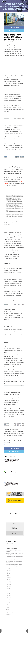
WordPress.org (8, 614)
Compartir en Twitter (15, 30)
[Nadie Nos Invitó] (4, 2)
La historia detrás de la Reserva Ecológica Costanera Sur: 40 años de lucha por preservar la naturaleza (15, 561)
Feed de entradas (9, 611)
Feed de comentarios (10, 612)
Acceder (7, 609)
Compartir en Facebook (14, 27)
